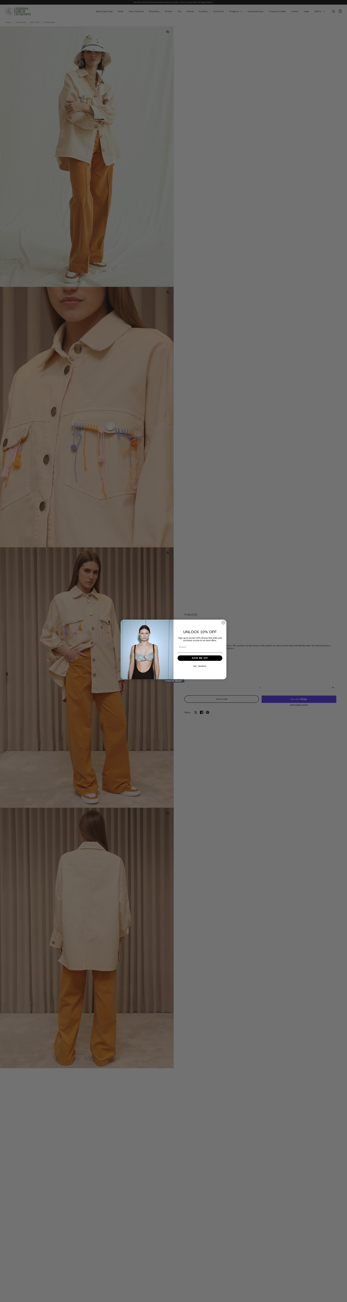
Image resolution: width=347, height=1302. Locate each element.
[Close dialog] (223, 622)
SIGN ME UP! (200, 658)
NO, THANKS (200, 666)
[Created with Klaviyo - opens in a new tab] (173, 681)
